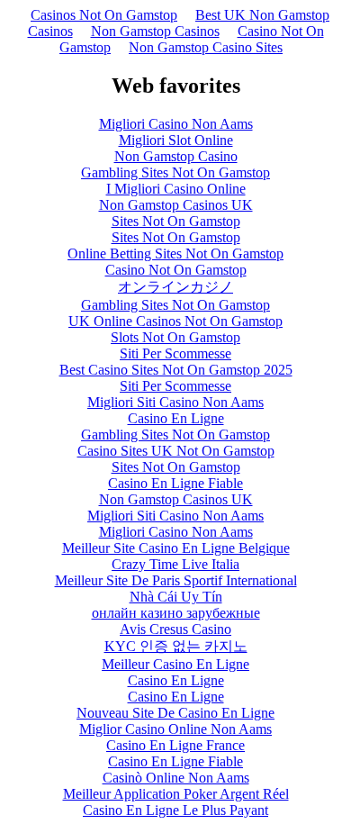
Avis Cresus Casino (175, 629)
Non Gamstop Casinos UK (176, 205)
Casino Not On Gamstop (176, 269)
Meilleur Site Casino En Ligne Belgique (176, 548)
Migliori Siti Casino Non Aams (175, 402)
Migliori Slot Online (176, 140)
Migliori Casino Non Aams (176, 123)
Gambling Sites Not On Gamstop (175, 172)
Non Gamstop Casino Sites (206, 47)
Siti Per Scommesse (175, 353)
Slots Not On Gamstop (175, 337)
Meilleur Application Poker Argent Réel (176, 793)
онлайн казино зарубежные (176, 612)
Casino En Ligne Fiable (175, 483)
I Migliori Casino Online (176, 188)
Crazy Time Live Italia (175, 564)
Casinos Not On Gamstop (104, 15)
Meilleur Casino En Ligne (175, 664)
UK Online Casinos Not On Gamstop (175, 321)
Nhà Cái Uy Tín (176, 596)
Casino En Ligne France (175, 745)
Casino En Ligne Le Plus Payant (175, 810)
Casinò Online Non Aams (176, 777)
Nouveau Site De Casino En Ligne (175, 712)
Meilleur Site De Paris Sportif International (176, 580)
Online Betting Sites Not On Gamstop (176, 253)
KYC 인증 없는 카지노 (176, 646)
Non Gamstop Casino (176, 156)
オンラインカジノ (175, 286)
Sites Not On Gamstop (176, 221)
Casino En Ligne (176, 418)
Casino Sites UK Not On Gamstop (175, 450)
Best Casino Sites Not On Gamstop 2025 (175, 369)
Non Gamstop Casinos (155, 31)
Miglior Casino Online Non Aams (175, 729)
